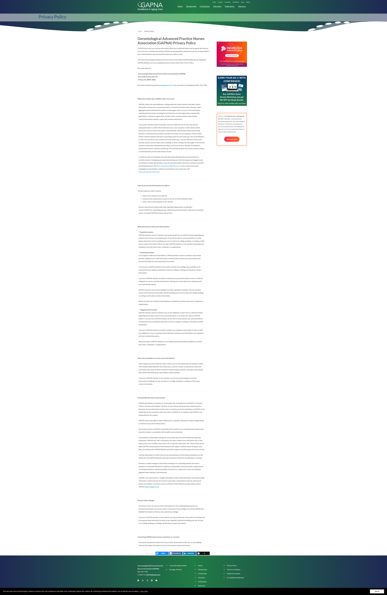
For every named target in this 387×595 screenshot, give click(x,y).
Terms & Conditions (233, 569)
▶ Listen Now (232, 139)
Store (242, 2)
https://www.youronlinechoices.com (168, 166)
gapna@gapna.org (165, 85)
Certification (205, 6)
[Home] (150, 6)
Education (217, 6)
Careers (220, 2)
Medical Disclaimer (233, 573)
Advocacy (242, 6)
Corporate (227, 2)
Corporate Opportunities (178, 565)
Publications (230, 6)
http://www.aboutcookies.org (149, 172)
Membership (191, 6)
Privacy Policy (232, 565)
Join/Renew (236, 2)
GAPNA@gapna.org (153, 575)
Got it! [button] (377, 591)
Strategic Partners (175, 569)
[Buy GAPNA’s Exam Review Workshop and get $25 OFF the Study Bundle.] (232, 90)
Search (248, 2)
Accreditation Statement (235, 578)
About (180, 6)
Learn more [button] (144, 591)
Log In (214, 2)
